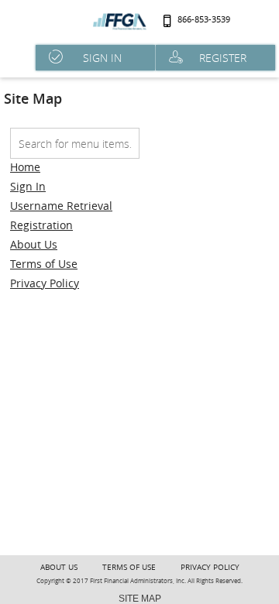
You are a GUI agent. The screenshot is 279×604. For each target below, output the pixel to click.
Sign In (28, 186)
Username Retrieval (61, 205)
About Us (33, 244)
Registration (41, 225)
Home (25, 167)
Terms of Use (44, 263)
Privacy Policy (44, 283)
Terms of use (129, 567)
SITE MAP (140, 598)
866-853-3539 (203, 20)
